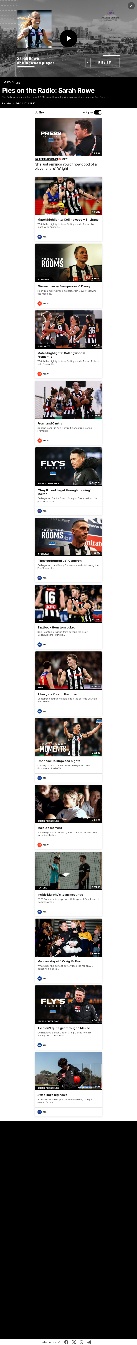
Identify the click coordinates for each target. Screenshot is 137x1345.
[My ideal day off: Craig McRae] (68, 951)
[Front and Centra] (68, 413)
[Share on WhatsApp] (81, 1342)
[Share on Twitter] (74, 1342)
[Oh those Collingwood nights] (68, 750)
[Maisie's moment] (68, 817)
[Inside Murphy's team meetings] (68, 884)
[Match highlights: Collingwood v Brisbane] (68, 209)
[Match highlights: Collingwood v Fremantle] (68, 344)
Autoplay (88, 112)
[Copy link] (89, 1342)
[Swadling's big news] (68, 1084)
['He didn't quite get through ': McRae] (68, 1017)
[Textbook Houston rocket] (68, 617)
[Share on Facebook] (66, 1342)
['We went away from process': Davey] (68, 276)
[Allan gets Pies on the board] (68, 683)
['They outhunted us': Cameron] (68, 550)
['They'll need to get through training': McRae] (68, 481)
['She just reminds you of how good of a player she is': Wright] (68, 146)
